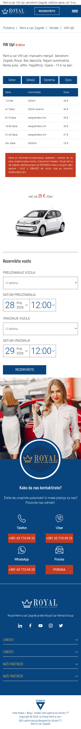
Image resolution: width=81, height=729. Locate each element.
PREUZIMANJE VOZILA (19, 272)
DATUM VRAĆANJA (16, 340)
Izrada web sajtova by (46, 712)
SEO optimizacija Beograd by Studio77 (39, 720)
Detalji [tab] (30, 80)
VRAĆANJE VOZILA (16, 318)
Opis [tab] (68, 80)
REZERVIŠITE (47, 11)
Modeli (54, 28)
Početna (9, 28)
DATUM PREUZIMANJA (19, 295)
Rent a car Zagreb (32, 28)
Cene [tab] (11, 80)
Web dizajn (18, 712)
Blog (29, 712)
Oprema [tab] (49, 80)
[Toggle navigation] (75, 11)
